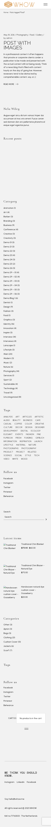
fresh (18, 438)
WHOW (33, 808)
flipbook (8, 438)
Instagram (8, 483)
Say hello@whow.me (14, 799)
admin (9, 38)
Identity (7, 324)
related (32, 452)
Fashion (7, 311)
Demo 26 (8, 268)
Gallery (39, 35)
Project (20, 452)
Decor (18, 427)
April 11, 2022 (27, 180)
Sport (6, 379)
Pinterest (8, 492)
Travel (7, 392)
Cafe (37, 420)
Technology (9, 388)
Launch (38, 441)
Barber (7, 216)
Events (19, 434)
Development (11, 431)
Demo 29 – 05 (10, 289)
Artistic (39, 417)
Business (8, 225)
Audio (7, 420)
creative (39, 424)
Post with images (17, 45)
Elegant (8, 434)
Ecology (36, 431)
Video (6, 459)
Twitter (7, 487)
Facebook (8, 479)
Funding (28, 438)
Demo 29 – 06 (10, 294)
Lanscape (8, 345)
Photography (22, 35)
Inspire (7, 332)
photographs (11, 448)
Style (28, 455)
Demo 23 (8, 255)
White (15, 459)
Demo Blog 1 (9, 298)
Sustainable (9, 384)
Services (8, 375)
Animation (8, 208)
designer (39, 427)
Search (7, 511)
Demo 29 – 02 (10, 276)
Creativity (8, 238)
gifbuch (40, 438)
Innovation (8, 328)
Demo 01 (8, 242)
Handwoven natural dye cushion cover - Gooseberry (32, 590)
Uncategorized (11, 397)
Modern (7, 358)
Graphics (8, 319)
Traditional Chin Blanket (32, 544)
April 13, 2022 (27, 170)
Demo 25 (8, 264)
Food (32, 35)
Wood (24, 459)
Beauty (16, 420)
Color (28, 424)
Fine (39, 434)
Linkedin (20, 782)
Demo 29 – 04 (10, 285)
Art (5, 212)
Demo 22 (8, 251)
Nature (7, 367)
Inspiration (25, 441)
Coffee (18, 424)
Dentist (7, 302)
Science (8, 455)
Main (6, 354)
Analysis (8, 417)
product (8, 452)
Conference (9, 229)
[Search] (46, 519)
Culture (8, 427)
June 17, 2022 (27, 146)
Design (7, 307)
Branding (8, 221)
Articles (27, 417)
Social (18, 455)
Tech (36, 455)
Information (10, 441)
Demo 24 (8, 259)
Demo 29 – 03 (10, 281)
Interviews (8, 341)
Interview (8, 337)
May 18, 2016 (9, 35)
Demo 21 (8, 246)
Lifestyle (8, 349)
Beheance (8, 496)
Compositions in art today (33, 174)
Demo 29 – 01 (10, 272)
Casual (8, 424)
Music (6, 362)
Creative (8, 234)
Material (21, 445)
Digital (24, 431)
